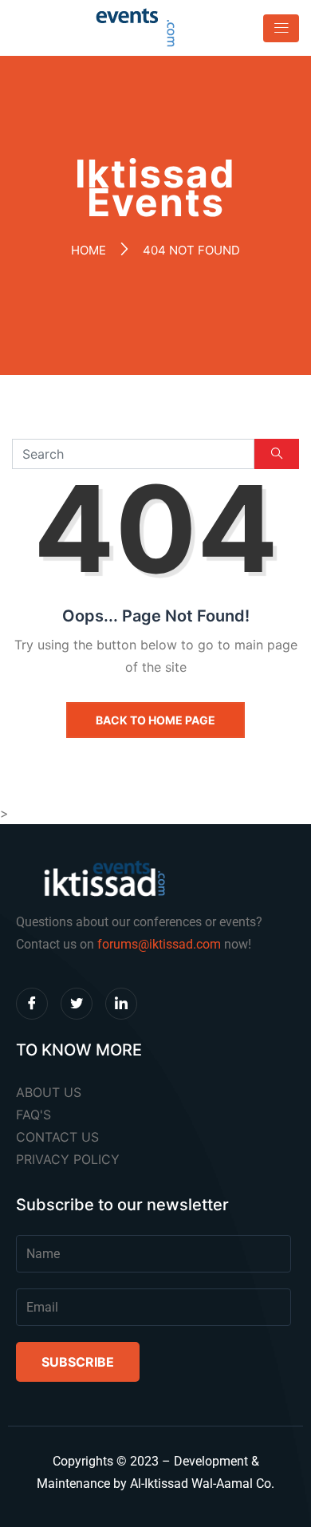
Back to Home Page (155, 720)
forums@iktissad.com (159, 944)
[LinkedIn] (121, 1004)
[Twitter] (77, 1004)
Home (88, 250)
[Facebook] (32, 1004)
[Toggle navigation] (276, 28)
